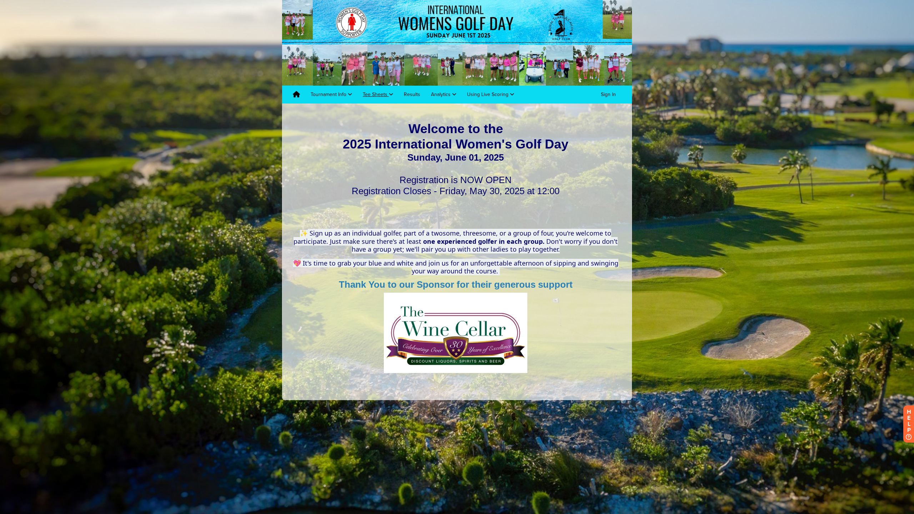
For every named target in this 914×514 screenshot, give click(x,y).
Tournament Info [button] (329, 94)
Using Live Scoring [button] (488, 94)
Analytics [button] (441, 94)
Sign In (608, 94)
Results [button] (412, 94)
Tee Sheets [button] (376, 94)
